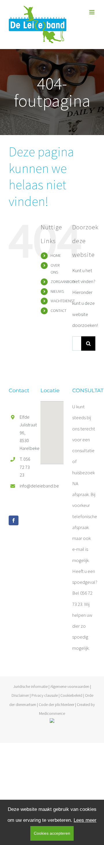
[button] (52, 429)
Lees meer (85, 820)
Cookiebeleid (71, 695)
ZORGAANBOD (63, 281)
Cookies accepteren (52, 833)
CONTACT (58, 310)
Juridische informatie (30, 686)
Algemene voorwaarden (69, 686)
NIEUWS (57, 291)
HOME (56, 255)
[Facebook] (13, 520)
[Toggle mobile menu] (92, 12)
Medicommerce (52, 713)
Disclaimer (20, 695)
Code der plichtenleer (56, 704)
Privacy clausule (44, 695)
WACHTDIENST (63, 300)
